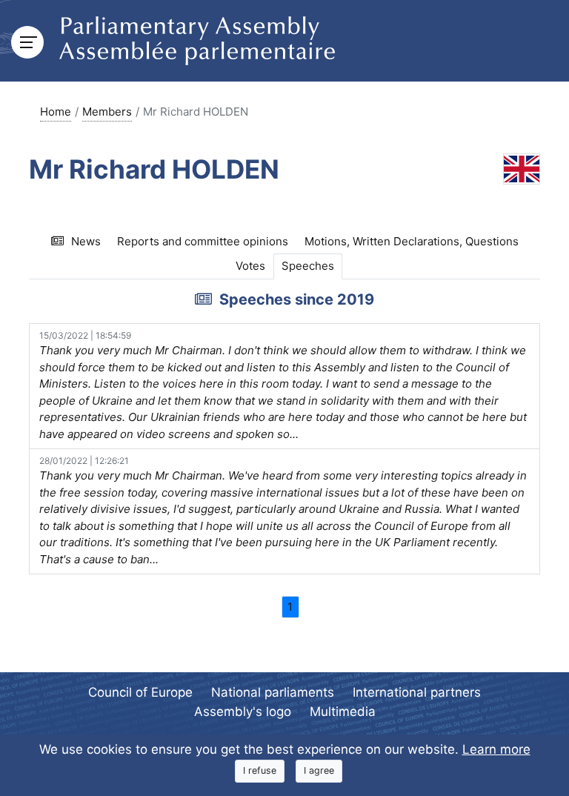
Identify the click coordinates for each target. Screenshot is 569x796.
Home (55, 112)
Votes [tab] (250, 266)
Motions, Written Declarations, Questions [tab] (412, 241)
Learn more (496, 749)
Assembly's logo (242, 711)
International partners (417, 692)
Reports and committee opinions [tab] (202, 241)
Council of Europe (140, 692)
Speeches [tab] (308, 266)
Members (107, 112)
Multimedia (343, 711)
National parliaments (272, 692)
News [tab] (86, 241)
